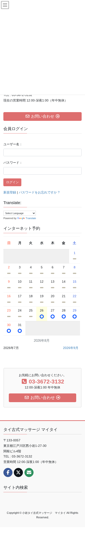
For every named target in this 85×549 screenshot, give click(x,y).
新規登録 (9, 192)
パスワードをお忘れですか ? (39, 192)
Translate (31, 218)
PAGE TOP (78, 528)
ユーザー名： (12, 144)
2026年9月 (70, 348)
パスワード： (12, 162)
